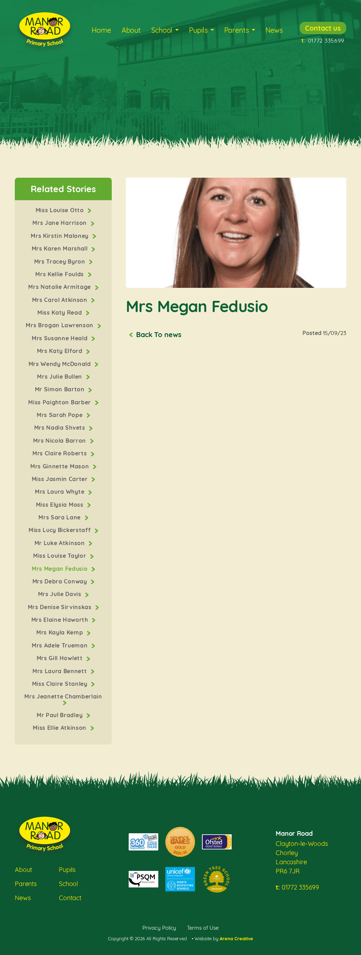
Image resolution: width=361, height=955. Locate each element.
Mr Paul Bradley (60, 715)
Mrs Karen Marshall (61, 248)
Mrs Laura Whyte (60, 491)
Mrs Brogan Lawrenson (60, 325)
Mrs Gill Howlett (60, 658)
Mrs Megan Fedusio (60, 568)
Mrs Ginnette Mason (60, 466)
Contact (70, 898)
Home (101, 30)
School (161, 30)
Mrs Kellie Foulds (60, 274)
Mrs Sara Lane (60, 517)
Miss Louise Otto (60, 210)
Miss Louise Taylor (60, 555)
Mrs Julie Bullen (60, 376)
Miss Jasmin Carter (61, 478)
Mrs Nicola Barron (60, 440)
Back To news (158, 334)
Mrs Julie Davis (60, 593)
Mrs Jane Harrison (60, 222)
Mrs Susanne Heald (60, 338)
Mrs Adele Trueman (60, 645)
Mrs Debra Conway (60, 581)
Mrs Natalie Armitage (60, 286)
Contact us (323, 28)
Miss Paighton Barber (60, 402)
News (274, 30)
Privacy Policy (159, 927)
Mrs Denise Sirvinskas (60, 607)
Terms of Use (203, 927)
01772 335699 (322, 40)
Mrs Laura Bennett (60, 671)
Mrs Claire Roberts (60, 453)
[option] (236, 233)
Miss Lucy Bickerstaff (60, 529)
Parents (236, 30)
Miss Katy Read (60, 312)
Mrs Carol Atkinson (60, 299)
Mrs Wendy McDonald (61, 363)
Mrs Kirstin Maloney (60, 235)
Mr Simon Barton (60, 389)
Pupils (198, 30)
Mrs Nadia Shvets (60, 427)
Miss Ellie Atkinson (60, 727)
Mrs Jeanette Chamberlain (63, 696)
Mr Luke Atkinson (60, 542)
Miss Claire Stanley (60, 683)
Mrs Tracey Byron (60, 261)
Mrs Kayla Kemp (60, 632)
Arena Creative (236, 938)
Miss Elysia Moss (60, 504)
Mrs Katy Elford (60, 350)
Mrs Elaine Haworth (60, 619)
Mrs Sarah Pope (60, 414)
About (131, 30)
